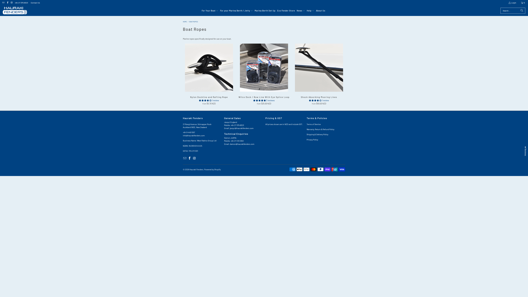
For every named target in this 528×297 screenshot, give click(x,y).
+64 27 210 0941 (237, 141)
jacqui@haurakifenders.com (242, 128)
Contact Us (35, 3)
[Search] (521, 11)
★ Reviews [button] (525, 151)
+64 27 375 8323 (21, 3)
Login (513, 3)
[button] (210, 10)
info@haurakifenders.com (194, 135)
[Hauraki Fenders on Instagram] (11, 3)
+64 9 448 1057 (189, 132)
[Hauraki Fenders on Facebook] (7, 3)
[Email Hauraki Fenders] (3, 3)
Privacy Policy (312, 139)
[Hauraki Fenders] (15, 11)
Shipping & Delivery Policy (317, 134)
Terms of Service (314, 124)
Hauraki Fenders (196, 169)
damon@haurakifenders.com (242, 144)
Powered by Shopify (212, 169)
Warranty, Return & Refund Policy (320, 129)
